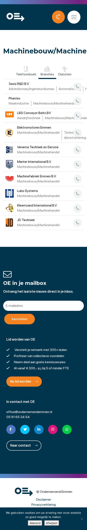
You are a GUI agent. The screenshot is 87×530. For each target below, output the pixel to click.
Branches (47, 74)
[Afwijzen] (82, 519)
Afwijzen (51, 523)
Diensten (64, 74)
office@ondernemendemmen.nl (29, 412)
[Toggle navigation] (73, 17)
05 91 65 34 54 (18, 417)
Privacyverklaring (43, 505)
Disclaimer (43, 499)
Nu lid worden (21, 381)
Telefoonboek (26, 74)
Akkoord (35, 523)
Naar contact (20, 445)
